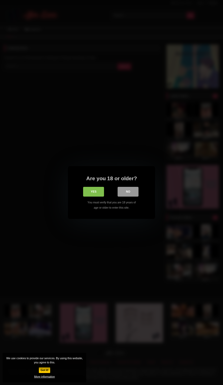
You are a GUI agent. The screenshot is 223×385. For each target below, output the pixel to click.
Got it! (44, 370)
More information (44, 376)
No (128, 191)
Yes (94, 191)
